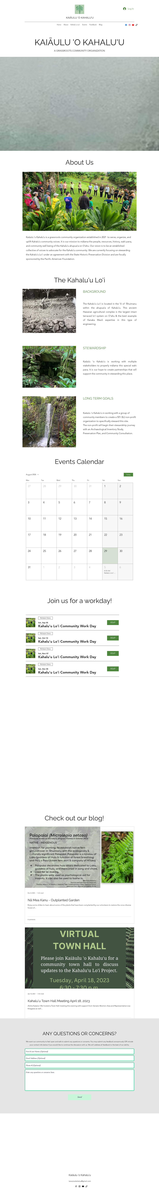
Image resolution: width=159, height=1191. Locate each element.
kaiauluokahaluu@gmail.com (80, 1181)
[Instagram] (129, 25)
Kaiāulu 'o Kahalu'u (80, 1174)
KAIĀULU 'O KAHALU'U (80, 17)
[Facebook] (126, 25)
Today (128, 475)
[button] (33, 491)
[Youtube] (133, 25)
